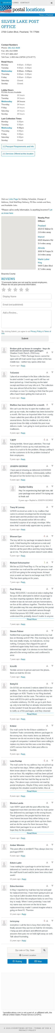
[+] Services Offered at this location (18, 154)
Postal (28, 9)
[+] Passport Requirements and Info (18, 146)
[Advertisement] (27, 38)
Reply (23, 366)
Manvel (41, 237)
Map (40, 961)
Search (6, 3)
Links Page (13, 199)
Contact (25, 3)
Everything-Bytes (21, 1028)
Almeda (41, 248)
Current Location (28, 955)
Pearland (42, 226)
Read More (32, 619)
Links (16, 3)
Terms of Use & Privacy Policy (35, 1029)
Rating (19, 961)
